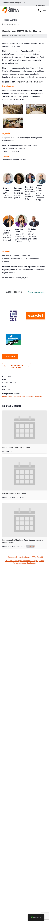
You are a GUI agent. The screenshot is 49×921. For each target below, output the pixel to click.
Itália (10, 396)
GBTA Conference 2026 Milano (14, 493)
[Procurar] (39, 10)
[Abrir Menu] (44, 10)
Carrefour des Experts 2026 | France (16, 447)
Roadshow (38, 396)
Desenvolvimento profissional (23, 396)
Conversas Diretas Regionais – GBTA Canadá (24, 557)
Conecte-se (40, 5)
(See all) (31, 546)
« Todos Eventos (9, 19)
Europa (5, 396)
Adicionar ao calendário (17, 366)
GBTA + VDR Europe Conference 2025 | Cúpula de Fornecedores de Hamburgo (24, 561)
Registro (10, 357)
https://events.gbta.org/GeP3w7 (30, 81)
